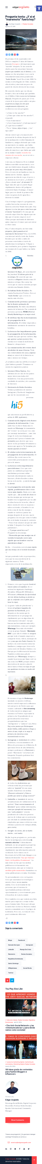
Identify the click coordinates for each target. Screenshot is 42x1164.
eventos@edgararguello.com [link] (21, 1142)
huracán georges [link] (14, 945)
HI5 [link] (16, 417)
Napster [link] (19, 279)
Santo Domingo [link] (13, 963)
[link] (39, 8)
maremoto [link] (11, 954)
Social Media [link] (27, 968)
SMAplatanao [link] (12, 968)
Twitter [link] (10, 973)
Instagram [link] (29, 945)
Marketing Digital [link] (19, 1064)
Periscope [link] (29, 698)
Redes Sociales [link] (28, 24)
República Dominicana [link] (15, 959)
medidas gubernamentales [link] (15, 870)
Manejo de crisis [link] (25, 949)
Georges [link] (15, 64)
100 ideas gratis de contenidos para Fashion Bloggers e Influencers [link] (18, 1071)
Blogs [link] (10, 940)
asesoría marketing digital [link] (15, 1062)
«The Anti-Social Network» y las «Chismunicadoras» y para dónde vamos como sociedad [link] (20, 1027)
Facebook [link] (21, 940)
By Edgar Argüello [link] (15, 24)
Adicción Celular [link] (12, 1020)
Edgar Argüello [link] (12, 1099)
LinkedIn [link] (11, 949)
